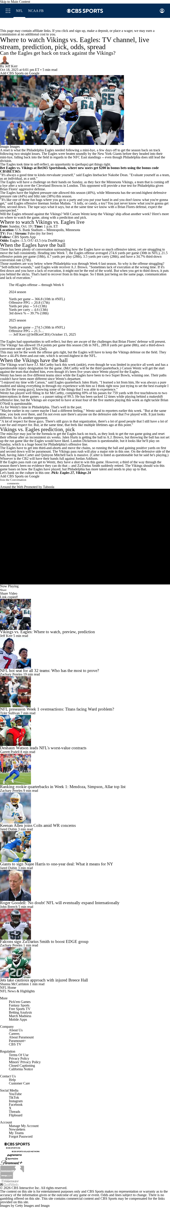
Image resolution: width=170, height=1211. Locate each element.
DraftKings (56, 240)
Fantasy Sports (19, 1007)
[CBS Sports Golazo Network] (25, 1153)
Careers (14, 1036)
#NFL (59, 301)
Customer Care (19, 1085)
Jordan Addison (86, 461)
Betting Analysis (20, 1014)
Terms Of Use (19, 1057)
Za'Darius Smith (88, 468)
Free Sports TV (20, 1011)
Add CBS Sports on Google (19, 73)
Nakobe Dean (118, 175)
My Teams (16, 1135)
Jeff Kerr (11, 66)
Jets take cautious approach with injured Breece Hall (44, 982)
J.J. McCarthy (44, 367)
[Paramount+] (11, 1164)
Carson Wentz (80, 214)
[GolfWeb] (9, 1186)
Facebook (16, 1107)
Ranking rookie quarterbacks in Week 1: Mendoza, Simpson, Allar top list (63, 789)
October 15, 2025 (63, 337)
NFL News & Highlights (17, 993)
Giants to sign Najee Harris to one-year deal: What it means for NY (56, 866)
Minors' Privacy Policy (25, 1064)
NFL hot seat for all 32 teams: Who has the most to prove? (49, 672)
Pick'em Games (20, 1004)
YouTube (15, 1096)
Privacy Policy (19, 1061)
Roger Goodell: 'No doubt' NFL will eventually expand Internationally (60, 905)
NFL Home (8, 990)
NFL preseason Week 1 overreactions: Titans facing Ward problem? (57, 711)
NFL (155, 253)
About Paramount (21, 1039)
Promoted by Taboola (39, 489)
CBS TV (15, 1046)
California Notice (21, 1071)
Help (12, 1082)
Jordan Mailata (60, 203)
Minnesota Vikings (119, 182)
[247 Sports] (14, 1157)
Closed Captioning (22, 1068)
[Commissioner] (12, 1170)
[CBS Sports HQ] (13, 1150)
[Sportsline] (12, 1160)
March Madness (20, 1018)
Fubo (31, 233)
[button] (8, 11)
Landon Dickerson (84, 443)
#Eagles (20, 287)
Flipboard (15, 1117)
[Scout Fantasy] (10, 1183)
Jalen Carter (25, 457)
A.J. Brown (79, 267)
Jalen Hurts (90, 384)
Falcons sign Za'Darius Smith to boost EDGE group (44, 943)
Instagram (16, 1103)
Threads (14, 1114)
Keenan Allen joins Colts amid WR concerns (38, 827)
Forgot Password (21, 1139)
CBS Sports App (24, 237)
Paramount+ (17, 1043)
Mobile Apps (18, 1022)
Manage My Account (24, 1128)
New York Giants (109, 154)
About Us (16, 1032)
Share (3, 592)
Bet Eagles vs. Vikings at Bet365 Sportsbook (33, 168)
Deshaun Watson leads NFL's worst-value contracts (43, 750)
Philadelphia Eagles (40, 150)
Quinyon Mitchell (53, 457)
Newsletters (17, 1131)
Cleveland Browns (49, 185)
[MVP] (6, 1177)
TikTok (14, 1100)
